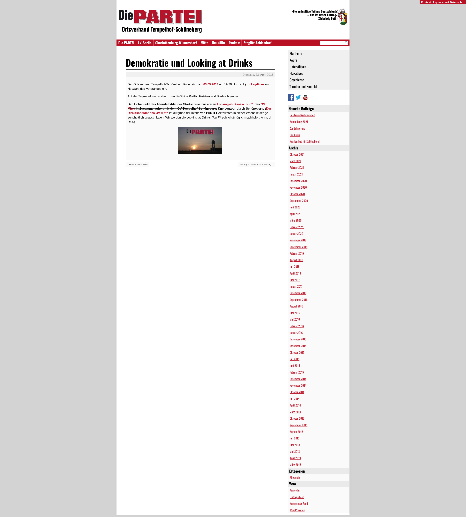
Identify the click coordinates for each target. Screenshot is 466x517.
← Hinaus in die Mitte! (137, 164)
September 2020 (299, 200)
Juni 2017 (295, 280)
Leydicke (257, 84)
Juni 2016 (295, 313)
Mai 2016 (295, 319)
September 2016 (298, 299)
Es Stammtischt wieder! (302, 115)
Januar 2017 (296, 286)
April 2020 (295, 214)
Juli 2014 (294, 398)
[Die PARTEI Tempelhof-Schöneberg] (233, 21)
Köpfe (293, 60)
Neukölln (218, 42)
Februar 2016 (297, 326)
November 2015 (298, 346)
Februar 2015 (297, 372)
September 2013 (298, 425)
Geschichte (296, 79)
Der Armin (295, 135)
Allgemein (295, 477)
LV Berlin (144, 42)
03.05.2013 (210, 84)
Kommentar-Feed (299, 503)
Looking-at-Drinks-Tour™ (235, 104)
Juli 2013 (294, 438)
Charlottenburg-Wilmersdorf (176, 42)
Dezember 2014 (298, 379)
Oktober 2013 (297, 418)
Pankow (234, 42)
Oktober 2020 (297, 194)
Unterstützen (297, 66)
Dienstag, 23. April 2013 (257, 74)
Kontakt (426, 2)
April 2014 (295, 405)
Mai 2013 (295, 451)
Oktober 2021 (297, 154)
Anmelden (295, 490)
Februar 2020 (297, 227)
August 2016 (296, 306)
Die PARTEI (126, 42)
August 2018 (296, 260)
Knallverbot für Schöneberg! (304, 141)
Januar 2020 (296, 233)
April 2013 (295, 458)
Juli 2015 (294, 359)
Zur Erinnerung (297, 128)
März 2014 (295, 412)
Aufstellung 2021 (299, 121)
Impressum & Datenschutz (449, 2)
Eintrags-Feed (297, 497)
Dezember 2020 (298, 181)
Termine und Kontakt (303, 86)
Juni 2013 (295, 445)
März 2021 (295, 161)
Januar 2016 (296, 332)
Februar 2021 (297, 167)
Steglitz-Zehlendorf (257, 42)
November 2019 (298, 240)
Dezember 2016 (298, 293)
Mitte (204, 42)
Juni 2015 (295, 365)
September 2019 (298, 247)
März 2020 (295, 220)
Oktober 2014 (297, 392)
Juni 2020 (295, 207)
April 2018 (295, 273)
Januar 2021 (296, 174)
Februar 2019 (297, 253)
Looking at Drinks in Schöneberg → (256, 164)
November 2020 (298, 187)
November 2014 (298, 385)
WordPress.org (297, 510)
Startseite (295, 53)
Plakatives (296, 73)
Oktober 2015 (297, 352)
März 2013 (295, 464)
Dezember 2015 (298, 339)
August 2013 (296, 431)
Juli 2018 (294, 266)
